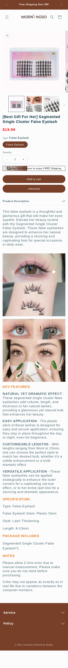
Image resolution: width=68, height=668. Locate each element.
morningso (28, 645)
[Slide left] (4, 105)
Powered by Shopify (43, 645)
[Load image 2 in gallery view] (34, 104)
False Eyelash (15, 144)
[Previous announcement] (6, 5)
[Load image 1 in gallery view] (16, 104)
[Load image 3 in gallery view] (51, 104)
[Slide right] (64, 105)
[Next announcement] (61, 5)
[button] (7, 17)
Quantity (7, 152)
